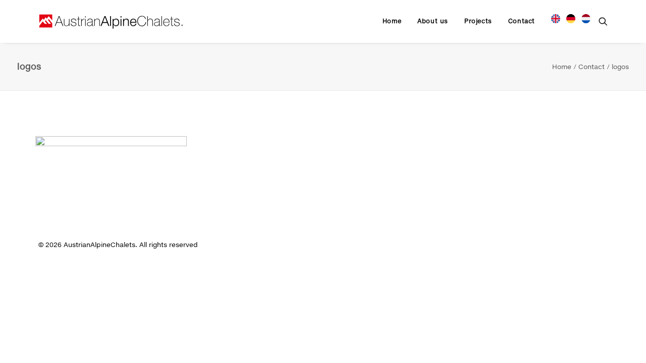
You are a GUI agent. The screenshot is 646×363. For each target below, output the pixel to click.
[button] (603, 21)
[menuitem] (391, 21)
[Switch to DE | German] (570, 17)
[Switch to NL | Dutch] (582, 17)
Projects (478, 21)
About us (432, 21)
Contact (521, 21)
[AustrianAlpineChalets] (111, 21)
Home (392, 21)
